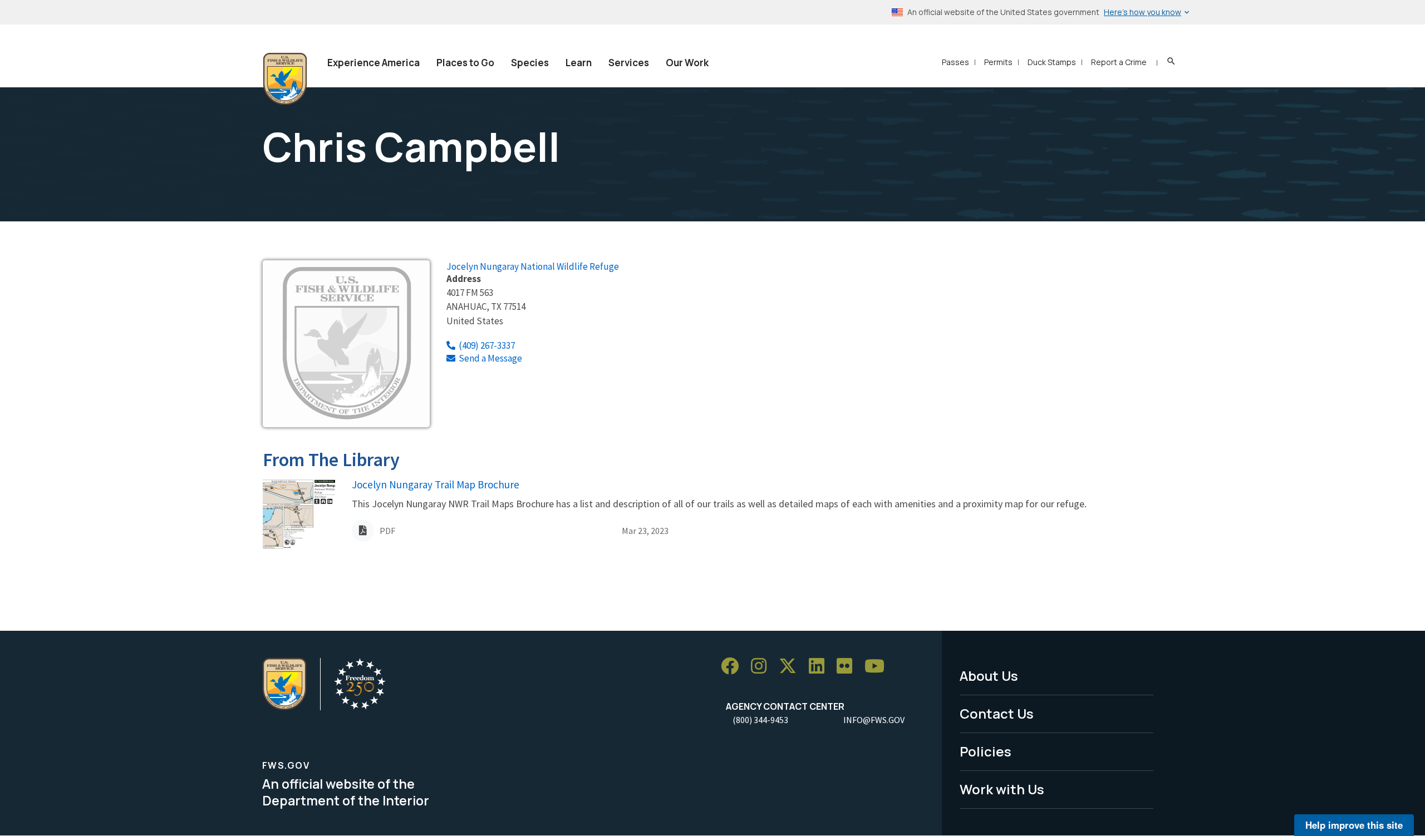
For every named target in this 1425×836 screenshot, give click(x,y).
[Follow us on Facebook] (733, 666)
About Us (989, 675)
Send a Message (490, 358)
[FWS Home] (285, 79)
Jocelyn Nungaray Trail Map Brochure (435, 484)
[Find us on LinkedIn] (820, 666)
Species (530, 62)
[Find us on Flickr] (848, 666)
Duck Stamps (1052, 62)
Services (628, 62)
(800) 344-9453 (760, 719)
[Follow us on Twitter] (791, 666)
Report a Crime (1119, 62)
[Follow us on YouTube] (878, 666)
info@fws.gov (874, 719)
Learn (579, 62)
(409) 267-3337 (487, 345)
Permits (998, 62)
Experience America (373, 62)
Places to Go (465, 62)
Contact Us (997, 713)
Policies (985, 751)
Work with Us (1002, 789)
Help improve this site (1354, 825)
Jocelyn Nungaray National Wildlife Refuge (532, 266)
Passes (955, 62)
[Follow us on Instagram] (762, 666)
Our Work (687, 62)
